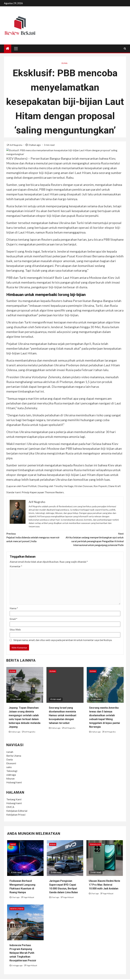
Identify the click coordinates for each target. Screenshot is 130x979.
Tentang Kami (13, 799)
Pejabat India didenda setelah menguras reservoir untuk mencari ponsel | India (33, 537)
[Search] (125, 48)
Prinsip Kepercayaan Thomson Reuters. (43, 492)
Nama (14, 608)
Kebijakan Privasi (15, 814)
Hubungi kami (14, 782)
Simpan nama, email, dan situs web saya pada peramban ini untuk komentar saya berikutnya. (62, 639)
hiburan (10, 778)
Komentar (16, 566)
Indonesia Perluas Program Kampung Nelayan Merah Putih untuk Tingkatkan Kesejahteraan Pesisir (23, 953)
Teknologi (11, 770)
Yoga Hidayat (28, 897)
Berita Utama (13, 755)
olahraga (11, 774)
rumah (9, 751)
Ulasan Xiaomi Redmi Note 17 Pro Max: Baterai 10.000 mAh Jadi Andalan (104, 884)
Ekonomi (11, 763)
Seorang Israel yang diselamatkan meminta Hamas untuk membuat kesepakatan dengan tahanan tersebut (62, 715)
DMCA (10, 806)
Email (13, 618)
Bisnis (52, 844)
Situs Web (15, 629)
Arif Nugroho (16, 145)
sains (9, 767)
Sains (12, 844)
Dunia (64, 63)
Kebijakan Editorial (16, 810)
